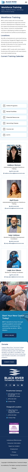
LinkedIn (18, 385)
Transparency (14, 455)
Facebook (6, 385)
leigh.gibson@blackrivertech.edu (15, 277)
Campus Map (11, 401)
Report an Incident (14, 446)
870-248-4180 (15, 171)
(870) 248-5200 (15, 206)
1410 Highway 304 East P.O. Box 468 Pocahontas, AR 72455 (14, 395)
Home (2, 9)
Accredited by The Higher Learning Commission (14, 465)
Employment (14, 449)
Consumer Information (14, 443)
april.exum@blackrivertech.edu (14, 208)
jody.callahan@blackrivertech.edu (15, 243)
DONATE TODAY (9, 362)
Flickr (22, 385)
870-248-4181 (14, 275)
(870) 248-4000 (12, 399)
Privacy (14, 452)
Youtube (14, 385)
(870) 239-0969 (12, 415)
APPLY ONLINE (9, 335)
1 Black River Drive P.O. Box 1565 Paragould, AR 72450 (13, 411)
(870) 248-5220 (15, 241)
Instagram (10, 385)
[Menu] (26, 2)
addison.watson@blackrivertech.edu (15, 173)
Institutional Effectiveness (14, 440)
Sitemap (14, 468)
